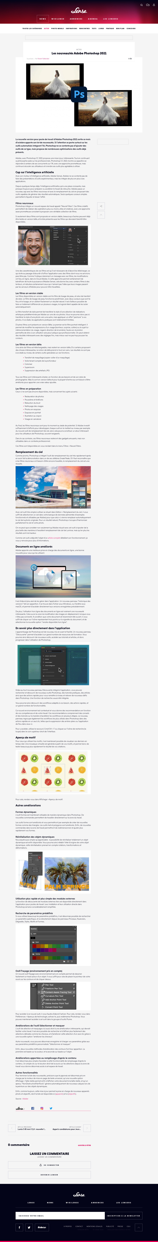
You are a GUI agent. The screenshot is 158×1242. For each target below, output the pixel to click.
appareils (59, 1094)
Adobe (25, 1099)
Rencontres (84, 28)
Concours (131, 28)
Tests (94, 28)
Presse (120, 1226)
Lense (31, 1203)
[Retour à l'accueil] (79, 10)
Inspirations (71, 28)
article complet (54, 538)
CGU (128, 1226)
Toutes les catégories (32, 28)
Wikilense (57, 19)
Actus (46, 28)
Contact (79, 1226)
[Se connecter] (154, 5)
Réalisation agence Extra (119, 1229)
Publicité (110, 1226)
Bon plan (120, 28)
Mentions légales (94, 1226)
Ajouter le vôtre (84, 1145)
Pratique (110, 28)
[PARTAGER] (101, 206)
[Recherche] (142, 5)
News (43, 19)
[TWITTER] (29, 1227)
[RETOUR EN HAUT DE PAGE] (101, 215)
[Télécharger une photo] (148, 5)
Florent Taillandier (43, 59)
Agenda (93, 19)
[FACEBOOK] (19, 1227)
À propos (68, 1226)
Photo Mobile (57, 28)
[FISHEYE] (42, 1227)
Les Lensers (110, 19)
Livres (101, 28)
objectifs (72, 1094)
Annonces (76, 19)
